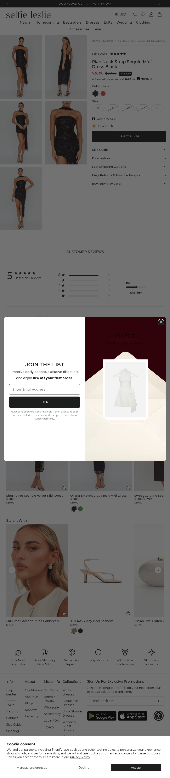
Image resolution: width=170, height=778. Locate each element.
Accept (136, 768)
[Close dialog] (161, 322)
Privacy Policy (80, 757)
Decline (83, 768)
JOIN (45, 402)
